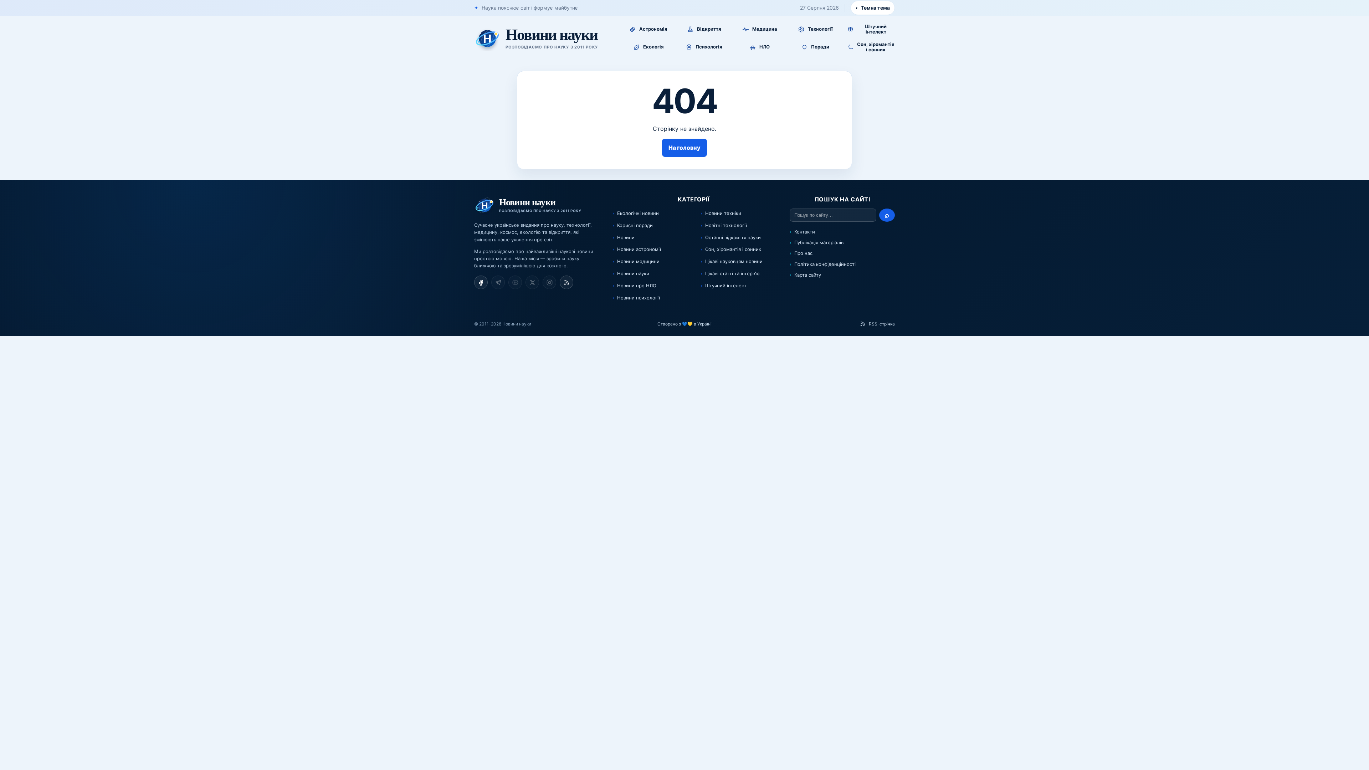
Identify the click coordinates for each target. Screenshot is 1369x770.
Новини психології (638, 298)
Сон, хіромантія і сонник (733, 249)
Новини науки (633, 273)
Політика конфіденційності (825, 264)
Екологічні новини (638, 213)
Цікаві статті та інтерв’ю (732, 273)
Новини (626, 237)
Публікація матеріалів (819, 242)
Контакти (804, 232)
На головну (684, 147)
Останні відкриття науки (733, 237)
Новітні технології (726, 225)
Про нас (803, 253)
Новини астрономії (639, 249)
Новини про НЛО (636, 285)
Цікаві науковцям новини (734, 261)
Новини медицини (638, 261)
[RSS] (566, 282)
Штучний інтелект (726, 285)
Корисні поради (635, 225)
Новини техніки (723, 213)
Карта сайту (807, 275)
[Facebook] (481, 282)
